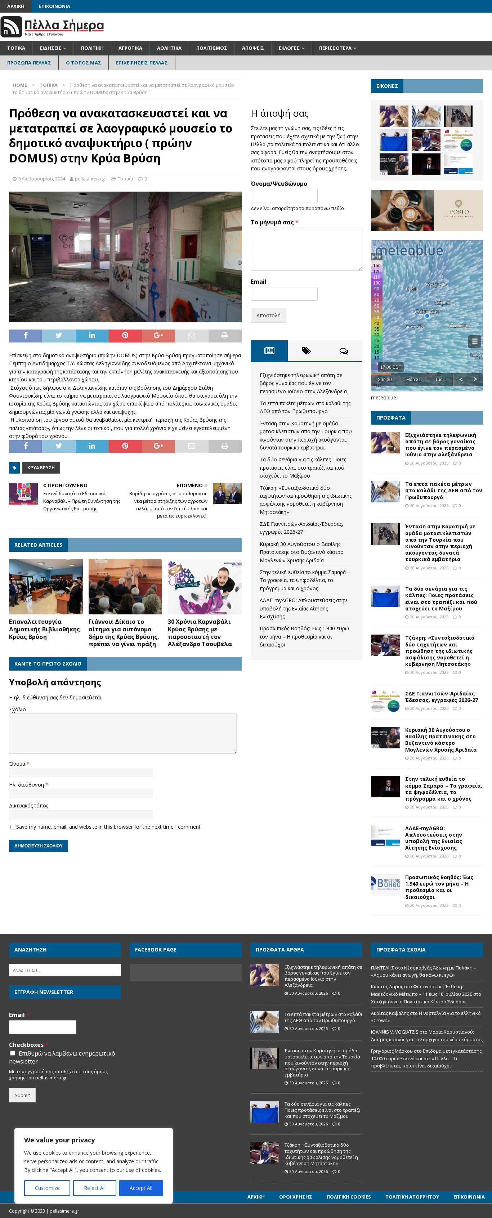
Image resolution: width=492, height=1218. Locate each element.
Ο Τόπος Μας (83, 62)
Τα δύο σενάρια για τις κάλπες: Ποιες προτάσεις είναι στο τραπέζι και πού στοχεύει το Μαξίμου (303, 467)
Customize (47, 1188)
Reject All (95, 1188)
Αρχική (15, 6)
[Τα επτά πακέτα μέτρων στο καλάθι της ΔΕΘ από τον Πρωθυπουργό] (426, 116)
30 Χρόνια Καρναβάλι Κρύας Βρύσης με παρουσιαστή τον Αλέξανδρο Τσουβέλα (200, 633)
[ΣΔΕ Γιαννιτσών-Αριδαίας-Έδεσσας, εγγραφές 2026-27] (458, 140)
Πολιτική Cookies (349, 1197)
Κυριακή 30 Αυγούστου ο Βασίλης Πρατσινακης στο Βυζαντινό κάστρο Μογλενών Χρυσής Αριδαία (302, 552)
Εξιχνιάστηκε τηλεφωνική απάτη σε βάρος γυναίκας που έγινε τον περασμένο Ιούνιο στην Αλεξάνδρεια (303, 383)
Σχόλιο (17, 709)
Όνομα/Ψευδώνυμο (279, 184)
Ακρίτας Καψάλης (390, 1013)
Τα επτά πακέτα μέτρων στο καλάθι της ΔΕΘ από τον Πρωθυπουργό (443, 490)
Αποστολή (268, 315)
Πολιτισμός (211, 48)
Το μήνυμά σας (275, 222)
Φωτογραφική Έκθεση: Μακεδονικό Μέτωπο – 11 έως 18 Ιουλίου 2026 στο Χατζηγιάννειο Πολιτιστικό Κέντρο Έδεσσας (426, 994)
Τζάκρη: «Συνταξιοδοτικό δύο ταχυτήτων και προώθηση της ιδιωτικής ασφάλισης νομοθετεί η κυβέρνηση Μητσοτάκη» (439, 650)
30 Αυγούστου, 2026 (429, 463)
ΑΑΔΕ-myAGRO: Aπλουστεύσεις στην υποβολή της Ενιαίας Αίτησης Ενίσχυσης (303, 608)
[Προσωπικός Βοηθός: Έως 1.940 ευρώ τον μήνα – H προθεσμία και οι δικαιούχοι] (385, 885)
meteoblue (383, 397)
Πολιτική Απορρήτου (412, 1197)
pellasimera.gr (90, 178)
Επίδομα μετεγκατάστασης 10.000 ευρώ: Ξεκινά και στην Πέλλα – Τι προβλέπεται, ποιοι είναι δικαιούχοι (426, 1058)
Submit (22, 1095)
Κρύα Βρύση (41, 468)
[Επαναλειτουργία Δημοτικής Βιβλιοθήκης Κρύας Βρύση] (46, 586)
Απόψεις (253, 48)
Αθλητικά (169, 48)
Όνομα (18, 763)
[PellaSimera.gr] (52, 36)
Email (259, 282)
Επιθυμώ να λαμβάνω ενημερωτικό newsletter (62, 1057)
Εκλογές (289, 48)
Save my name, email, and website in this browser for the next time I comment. (109, 826)
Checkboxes (28, 1045)
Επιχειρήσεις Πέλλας (142, 62)
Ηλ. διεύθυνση (27, 784)
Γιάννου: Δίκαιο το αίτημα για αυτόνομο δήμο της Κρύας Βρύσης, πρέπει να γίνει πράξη (124, 633)
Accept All (141, 1188)
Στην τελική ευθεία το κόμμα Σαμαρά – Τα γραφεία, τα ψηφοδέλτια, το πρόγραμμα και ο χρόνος (305, 580)
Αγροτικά (130, 48)
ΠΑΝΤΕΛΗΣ (382, 967)
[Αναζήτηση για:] (65, 969)
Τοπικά (16, 48)
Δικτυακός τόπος (28, 805)
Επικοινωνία (54, 6)
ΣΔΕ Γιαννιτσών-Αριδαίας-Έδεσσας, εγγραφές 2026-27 (441, 696)
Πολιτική (92, 48)
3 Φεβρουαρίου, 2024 (41, 178)
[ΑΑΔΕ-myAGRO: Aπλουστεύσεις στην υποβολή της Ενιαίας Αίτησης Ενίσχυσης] (458, 164)
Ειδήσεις (51, 48)
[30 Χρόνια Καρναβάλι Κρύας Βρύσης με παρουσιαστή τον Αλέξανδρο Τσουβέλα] (205, 586)
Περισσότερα (335, 48)
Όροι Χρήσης (295, 1197)
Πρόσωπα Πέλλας (29, 62)
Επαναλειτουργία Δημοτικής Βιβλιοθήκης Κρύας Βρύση (44, 629)
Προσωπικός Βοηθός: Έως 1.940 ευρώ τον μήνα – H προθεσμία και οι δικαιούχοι (304, 636)
